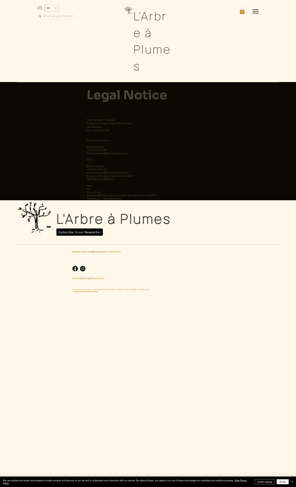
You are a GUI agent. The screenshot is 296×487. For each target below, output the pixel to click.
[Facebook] (75, 268)
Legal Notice (83, 291)
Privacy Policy (93, 291)
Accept (282, 481)
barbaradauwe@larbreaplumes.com (108, 153)
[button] (242, 11)
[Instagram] (82, 268)
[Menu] (255, 11)
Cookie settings (264, 481)
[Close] (292, 482)
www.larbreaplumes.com (88, 278)
